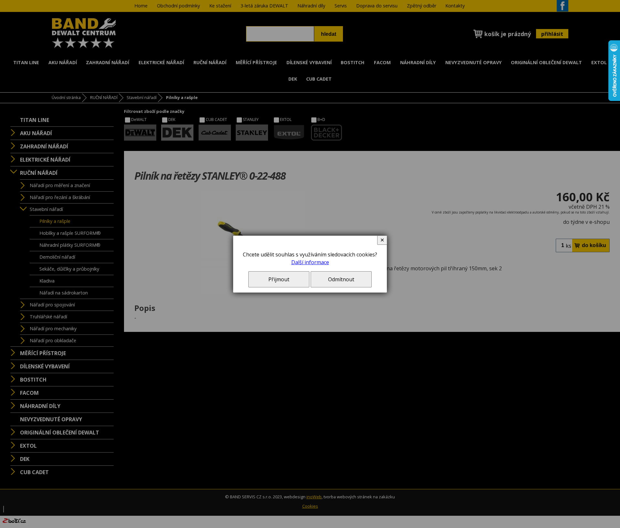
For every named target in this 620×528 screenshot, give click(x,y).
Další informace (310, 262)
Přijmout (278, 279)
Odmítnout (341, 279)
